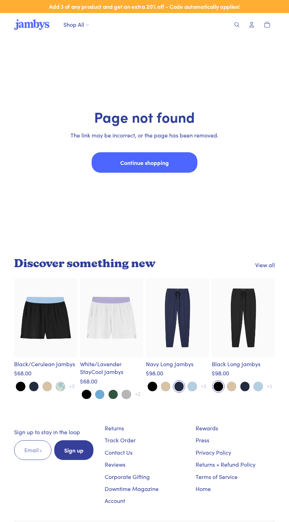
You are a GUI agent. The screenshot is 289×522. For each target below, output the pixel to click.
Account (115, 500)
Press (202, 440)
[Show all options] (71, 386)
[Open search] (237, 24)
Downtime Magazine (132, 488)
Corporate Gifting (127, 476)
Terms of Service (217, 476)
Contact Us (119, 452)
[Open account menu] (251, 24)
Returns (114, 428)
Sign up (74, 450)
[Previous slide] (23, 318)
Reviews (115, 464)
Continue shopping (144, 162)
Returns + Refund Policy (226, 464)
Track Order (120, 440)
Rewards (207, 428)
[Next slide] (68, 318)
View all (265, 265)
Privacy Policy (213, 452)
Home (203, 488)
